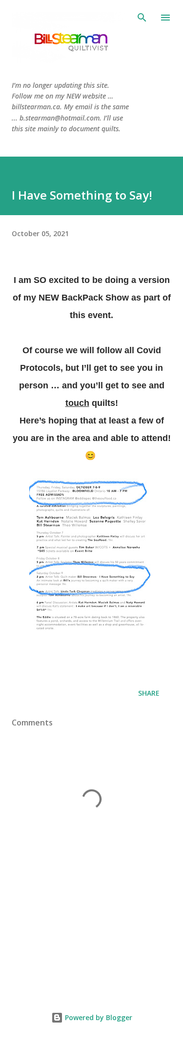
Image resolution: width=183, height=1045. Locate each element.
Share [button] (149, 693)
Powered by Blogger (97, 1017)
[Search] (142, 17)
